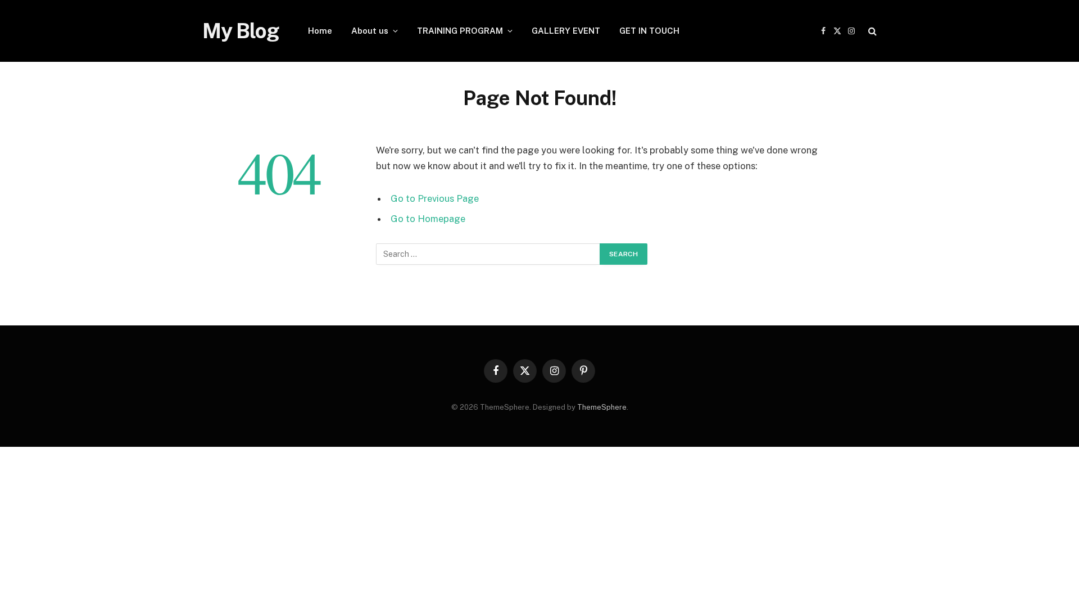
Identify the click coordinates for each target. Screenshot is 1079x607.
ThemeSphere (602, 407)
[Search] (871, 31)
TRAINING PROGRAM (460, 30)
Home (320, 30)
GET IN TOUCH (649, 30)
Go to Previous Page (435, 198)
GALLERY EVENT (566, 30)
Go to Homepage (428, 218)
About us (369, 30)
